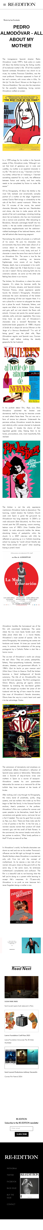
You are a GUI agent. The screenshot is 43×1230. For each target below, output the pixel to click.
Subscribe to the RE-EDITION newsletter (21, 1123)
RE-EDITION (21, 1119)
